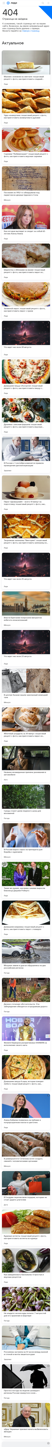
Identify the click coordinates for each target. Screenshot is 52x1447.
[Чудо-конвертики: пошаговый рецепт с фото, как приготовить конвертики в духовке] (26, 107)
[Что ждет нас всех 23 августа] (26, 648)
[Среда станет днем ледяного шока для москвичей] (26, 803)
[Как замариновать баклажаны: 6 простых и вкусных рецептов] (26, 1266)
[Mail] (8, 3)
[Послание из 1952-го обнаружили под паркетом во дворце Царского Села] (26, 184)
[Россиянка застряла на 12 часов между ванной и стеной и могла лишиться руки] (26, 1344)
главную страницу (30, 31)
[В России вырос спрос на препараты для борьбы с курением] (26, 841)
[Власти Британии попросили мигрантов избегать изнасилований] (26, 609)
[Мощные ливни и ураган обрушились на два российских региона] (26, 957)
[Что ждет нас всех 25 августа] (26, 571)
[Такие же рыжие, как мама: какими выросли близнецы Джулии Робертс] (26, 880)
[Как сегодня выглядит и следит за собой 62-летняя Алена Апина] (26, 223)
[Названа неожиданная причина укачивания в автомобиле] (26, 764)
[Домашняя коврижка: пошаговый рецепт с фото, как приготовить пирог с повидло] (26, 919)
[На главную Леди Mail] (13, 3)
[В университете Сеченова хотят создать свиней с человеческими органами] (26, 1150)
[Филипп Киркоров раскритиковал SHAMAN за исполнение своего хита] (26, 1034)
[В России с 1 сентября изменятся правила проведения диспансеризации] (26, 455)
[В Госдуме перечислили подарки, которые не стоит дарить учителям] (26, 1189)
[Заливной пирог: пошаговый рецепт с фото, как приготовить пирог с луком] (26, 300)
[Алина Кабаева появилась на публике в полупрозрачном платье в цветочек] (26, 1112)
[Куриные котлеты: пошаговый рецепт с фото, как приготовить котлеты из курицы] (26, 1228)
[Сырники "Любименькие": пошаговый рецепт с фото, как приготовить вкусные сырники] (26, 146)
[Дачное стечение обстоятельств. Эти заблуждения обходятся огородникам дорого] (26, 996)
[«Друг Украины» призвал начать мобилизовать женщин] (26, 1421)
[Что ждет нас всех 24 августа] (26, 339)
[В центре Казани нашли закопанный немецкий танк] (26, 687)
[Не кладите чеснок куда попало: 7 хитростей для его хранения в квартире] (26, 1305)
